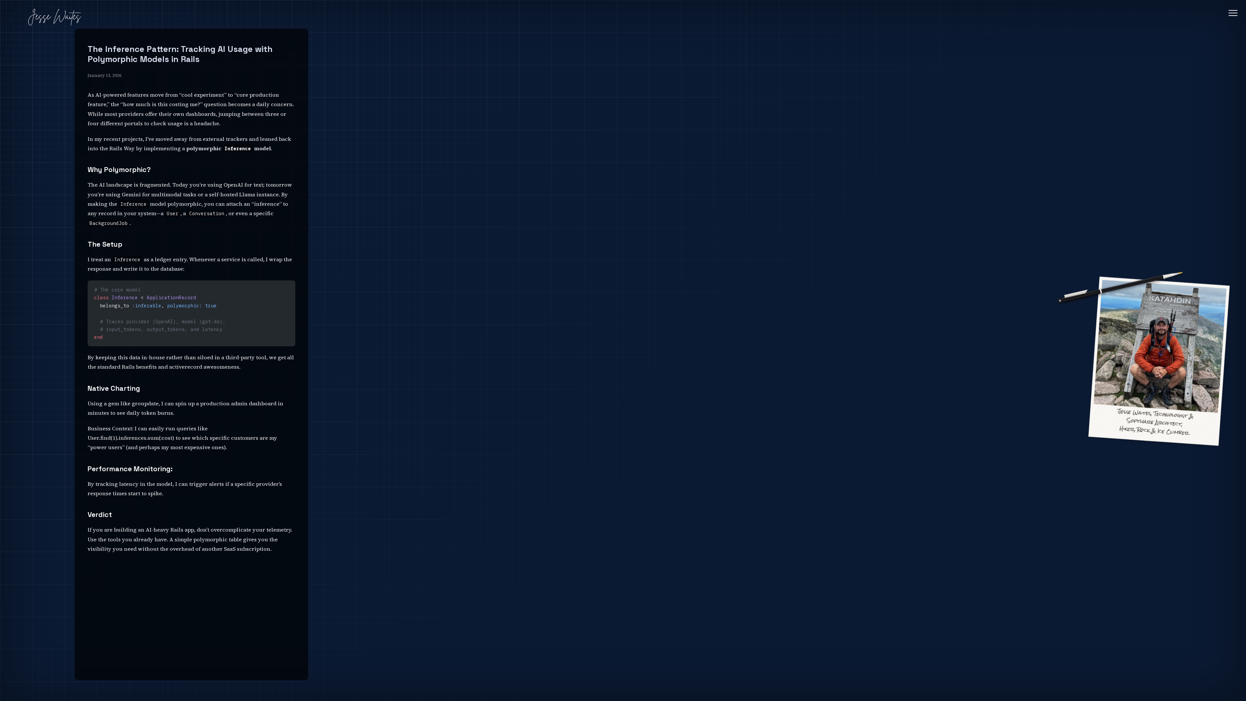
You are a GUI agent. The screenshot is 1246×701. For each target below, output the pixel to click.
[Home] (54, 18)
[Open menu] (1233, 13)
